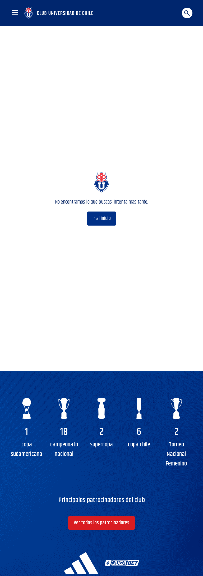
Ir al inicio (102, 218)
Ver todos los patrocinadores (101, 523)
